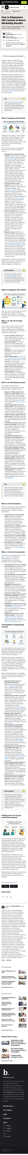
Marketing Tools (16, 11)
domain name (8, 492)
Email (3, 960)
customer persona (18, 198)
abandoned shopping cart (13, 621)
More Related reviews (7, 987)
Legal (5, 1114)
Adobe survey (19, 707)
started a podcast (15, 102)
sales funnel (8, 723)
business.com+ (10, 1092)
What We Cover (8, 1106)
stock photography (18, 547)
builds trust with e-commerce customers (14, 617)
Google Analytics (10, 157)
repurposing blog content (12, 275)
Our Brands (6, 1118)
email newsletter (14, 607)
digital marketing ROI (11, 91)
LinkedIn (8, 960)
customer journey (10, 190)
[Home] (12, 7)
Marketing (7, 11)
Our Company (7, 1110)
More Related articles (7, 1030)
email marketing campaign (13, 243)
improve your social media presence (15, 357)
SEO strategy (9, 686)
